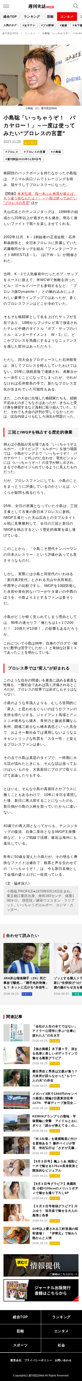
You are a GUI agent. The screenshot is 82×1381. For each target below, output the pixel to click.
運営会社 (15, 1360)
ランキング (32, 16)
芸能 (50, 16)
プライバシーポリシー (38, 1360)
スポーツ (20, 1345)
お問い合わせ (63, 1360)
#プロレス (11, 151)
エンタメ (67, 16)
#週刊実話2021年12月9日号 (23, 159)
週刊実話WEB (10, 33)
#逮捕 (63, 25)
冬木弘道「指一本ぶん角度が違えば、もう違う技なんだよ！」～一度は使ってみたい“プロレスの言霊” (40, 198)
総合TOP (10, 16)
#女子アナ (29, 25)
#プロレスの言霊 (34, 151)
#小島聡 (56, 151)
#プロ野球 (47, 25)
